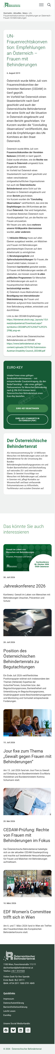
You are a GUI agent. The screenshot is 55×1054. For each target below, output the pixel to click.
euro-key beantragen (27, 408)
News (25, 13)
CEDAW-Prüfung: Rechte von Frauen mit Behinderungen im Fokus (26, 835)
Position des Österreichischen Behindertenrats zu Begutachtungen (21, 658)
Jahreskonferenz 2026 (24, 586)
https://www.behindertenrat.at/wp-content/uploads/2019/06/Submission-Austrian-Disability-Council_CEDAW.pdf (26, 347)
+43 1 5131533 (18, 971)
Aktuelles (17, 13)
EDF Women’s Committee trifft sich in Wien (27, 914)
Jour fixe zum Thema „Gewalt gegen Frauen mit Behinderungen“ (27, 756)
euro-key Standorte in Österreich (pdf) (27, 419)
